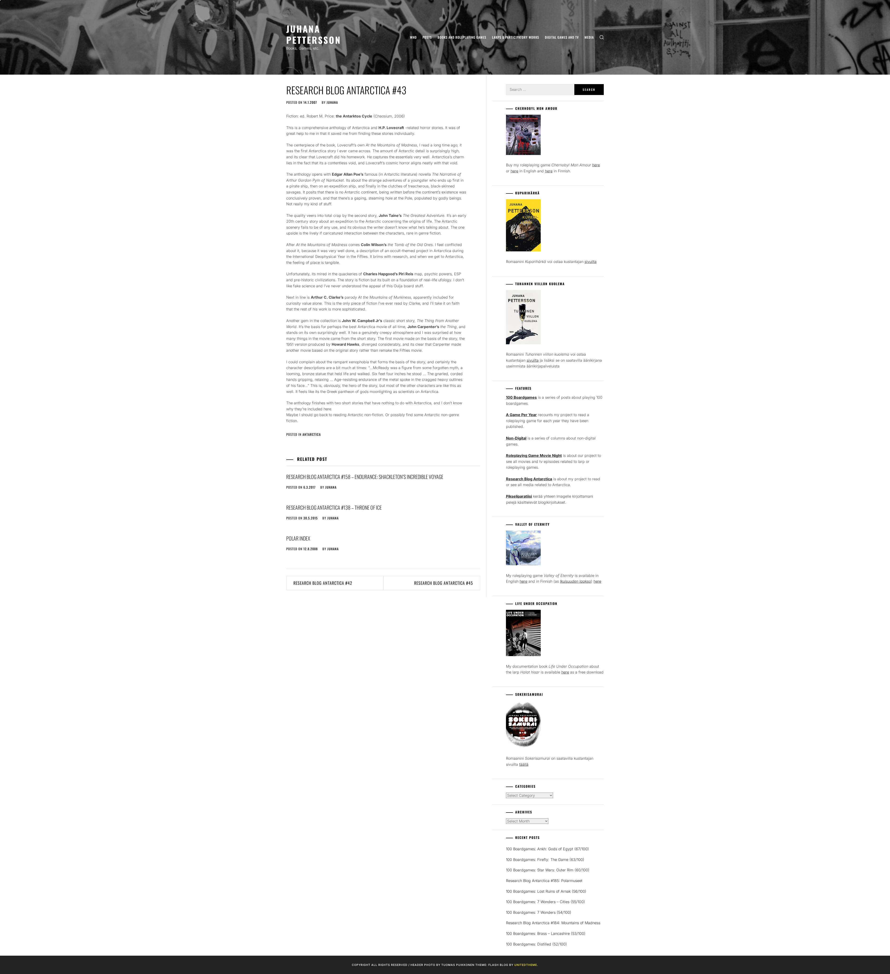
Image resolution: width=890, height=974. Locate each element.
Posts (427, 37)
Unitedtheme (525, 965)
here (596, 165)
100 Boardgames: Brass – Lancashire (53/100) (545, 933)
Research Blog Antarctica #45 (443, 583)
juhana (332, 102)
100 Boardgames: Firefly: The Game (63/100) (545, 859)
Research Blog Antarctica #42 (322, 583)
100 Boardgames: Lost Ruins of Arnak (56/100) (546, 891)
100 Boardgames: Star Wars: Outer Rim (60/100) (547, 870)
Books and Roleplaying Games (462, 37)
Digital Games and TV (562, 37)
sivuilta (591, 261)
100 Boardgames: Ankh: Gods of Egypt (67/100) (547, 849)
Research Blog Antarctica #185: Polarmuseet (544, 880)
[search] (602, 37)
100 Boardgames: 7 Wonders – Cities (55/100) (545, 901)
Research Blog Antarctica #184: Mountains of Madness (553, 922)
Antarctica (311, 434)
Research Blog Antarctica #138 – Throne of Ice (334, 507)
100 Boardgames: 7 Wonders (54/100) (538, 912)
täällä (523, 764)
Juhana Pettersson (313, 34)
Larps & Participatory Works (515, 37)
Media (589, 37)
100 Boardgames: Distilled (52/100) (536, 944)
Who (413, 37)
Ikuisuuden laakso (575, 581)
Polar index (298, 538)
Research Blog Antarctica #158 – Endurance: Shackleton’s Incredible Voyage (364, 476)
